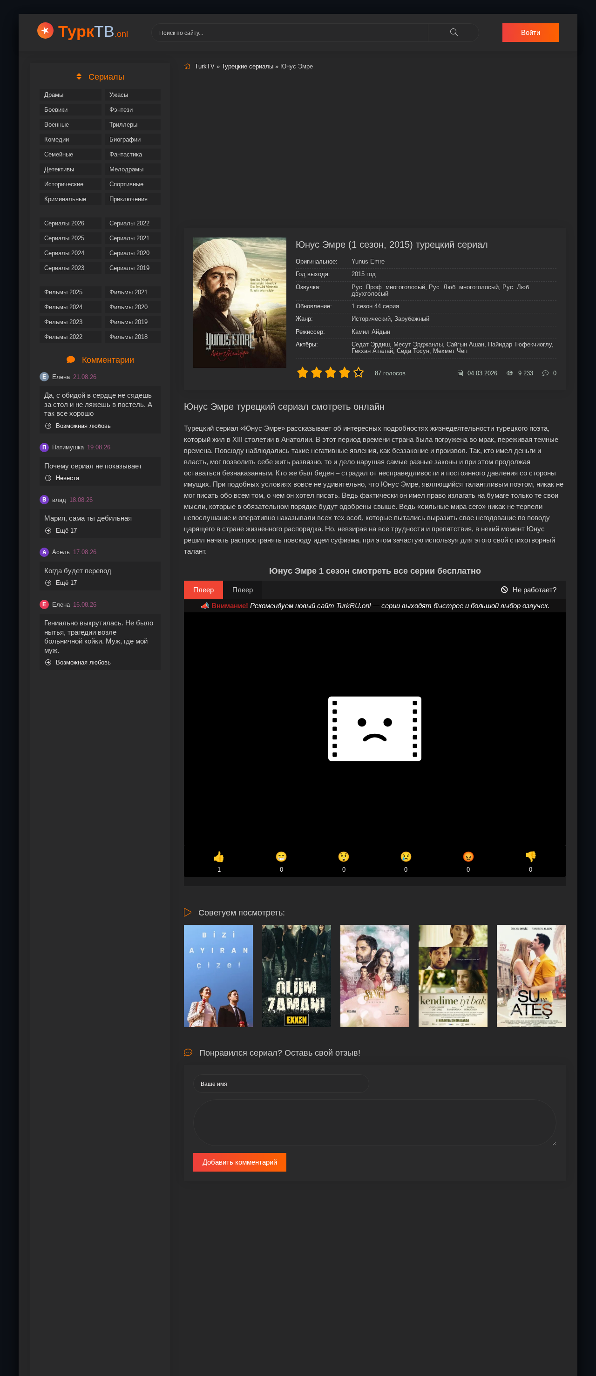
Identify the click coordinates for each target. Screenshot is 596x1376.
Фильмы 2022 (63, 336)
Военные (56, 124)
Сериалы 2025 (64, 238)
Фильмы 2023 (63, 322)
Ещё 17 (66, 531)
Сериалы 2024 (64, 253)
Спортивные (126, 184)
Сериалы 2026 (64, 223)
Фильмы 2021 (128, 292)
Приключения (128, 199)
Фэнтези (121, 109)
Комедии (56, 139)
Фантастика (125, 154)
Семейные (58, 154)
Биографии (125, 139)
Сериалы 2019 (129, 267)
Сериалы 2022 (129, 223)
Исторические (63, 184)
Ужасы (118, 94)
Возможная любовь (83, 426)
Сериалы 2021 (129, 238)
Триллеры (123, 124)
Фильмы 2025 (63, 292)
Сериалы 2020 (129, 253)
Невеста (67, 478)
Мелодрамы (126, 169)
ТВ (93, 31)
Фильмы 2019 (128, 322)
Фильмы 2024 (63, 307)
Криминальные (65, 199)
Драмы (53, 94)
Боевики (56, 109)
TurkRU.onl (353, 606)
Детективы (59, 169)
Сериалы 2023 (64, 267)
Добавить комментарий (240, 1162)
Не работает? (534, 590)
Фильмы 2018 (128, 336)
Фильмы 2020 (128, 307)
